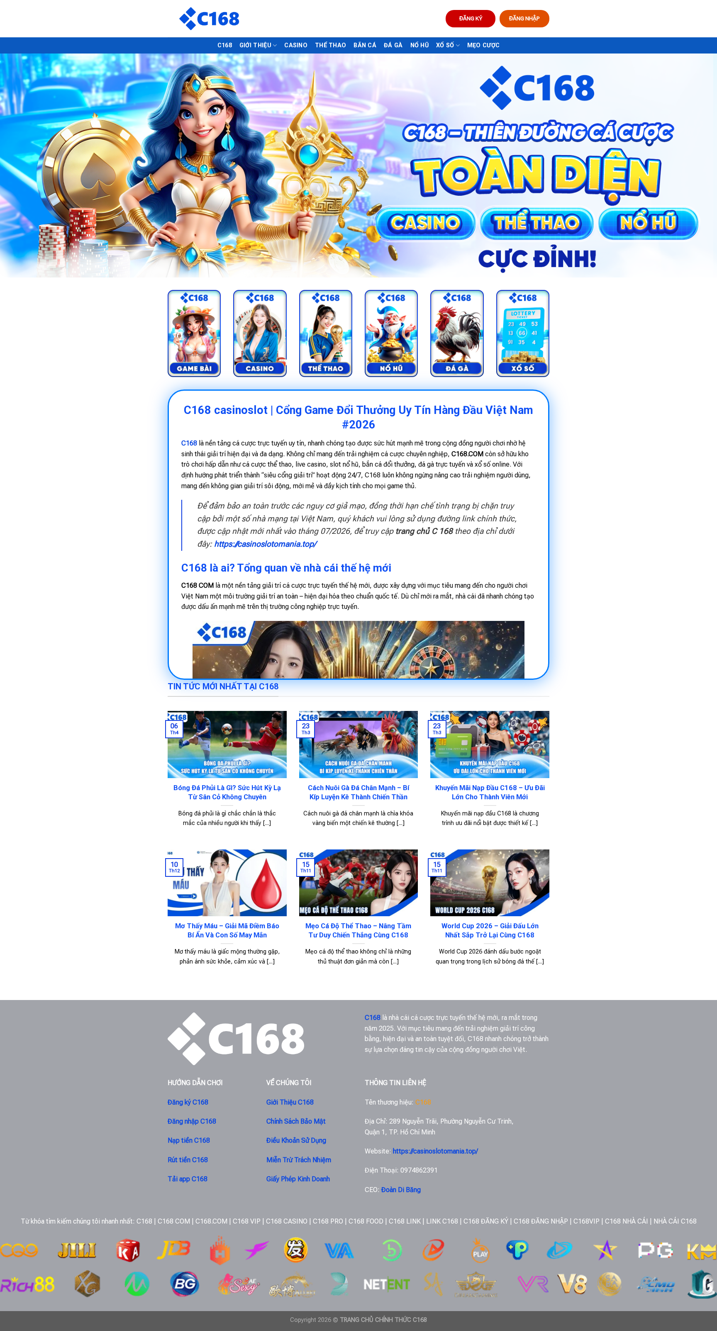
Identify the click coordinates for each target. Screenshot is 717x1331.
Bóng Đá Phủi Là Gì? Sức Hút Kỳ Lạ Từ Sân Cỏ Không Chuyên (227, 792)
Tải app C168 (187, 1179)
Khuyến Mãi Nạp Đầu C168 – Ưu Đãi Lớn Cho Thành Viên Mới (490, 792)
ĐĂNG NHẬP (524, 18)
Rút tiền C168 (188, 1160)
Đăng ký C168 (188, 1102)
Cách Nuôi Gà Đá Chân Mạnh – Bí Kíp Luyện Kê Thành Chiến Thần (358, 792)
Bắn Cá (365, 45)
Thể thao (330, 45)
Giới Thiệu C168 (290, 1102)
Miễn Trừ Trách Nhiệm (298, 1160)
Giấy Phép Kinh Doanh (298, 1179)
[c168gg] (209, 19)
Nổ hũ (419, 45)
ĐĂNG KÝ (470, 18)
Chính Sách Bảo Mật (296, 1121)
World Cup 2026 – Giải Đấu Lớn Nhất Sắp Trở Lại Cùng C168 (490, 930)
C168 (224, 45)
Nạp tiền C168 (189, 1140)
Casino (295, 45)
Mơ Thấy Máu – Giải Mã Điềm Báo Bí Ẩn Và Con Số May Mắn (227, 930)
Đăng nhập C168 (192, 1121)
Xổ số (445, 45)
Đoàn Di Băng (401, 1190)
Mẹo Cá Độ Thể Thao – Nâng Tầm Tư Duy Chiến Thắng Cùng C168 (358, 930)
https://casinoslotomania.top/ (265, 544)
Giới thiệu (255, 45)
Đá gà (393, 45)
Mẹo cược (483, 45)
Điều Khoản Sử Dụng (296, 1140)
